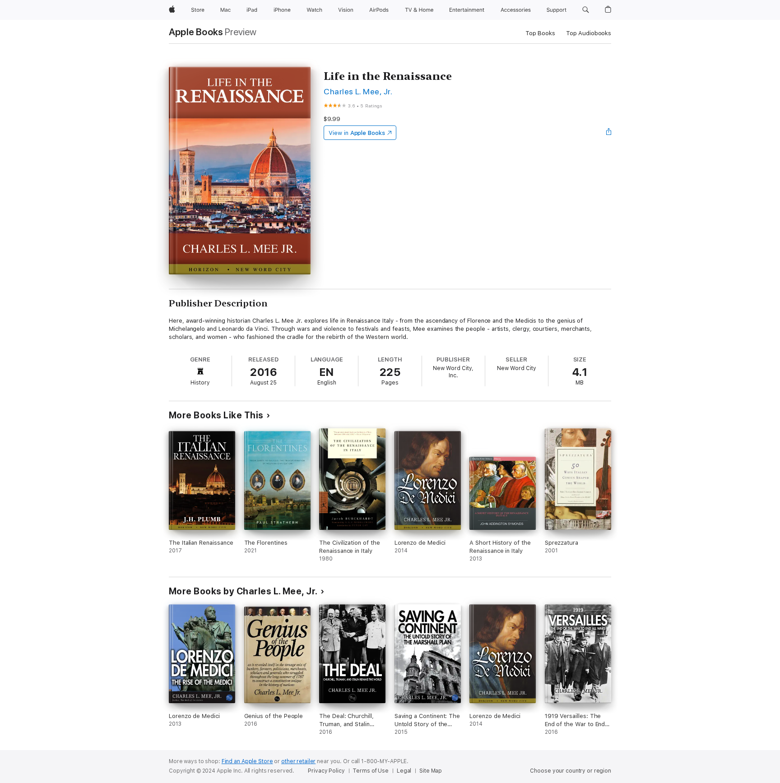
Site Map (430, 771)
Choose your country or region (570, 771)
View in (357, 133)
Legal (404, 771)
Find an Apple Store (247, 761)
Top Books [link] (540, 33)
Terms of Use (371, 771)
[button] (586, 10)
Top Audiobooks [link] (588, 33)
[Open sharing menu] (609, 132)
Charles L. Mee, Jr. (358, 91)
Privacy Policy (326, 771)
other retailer (298, 761)
